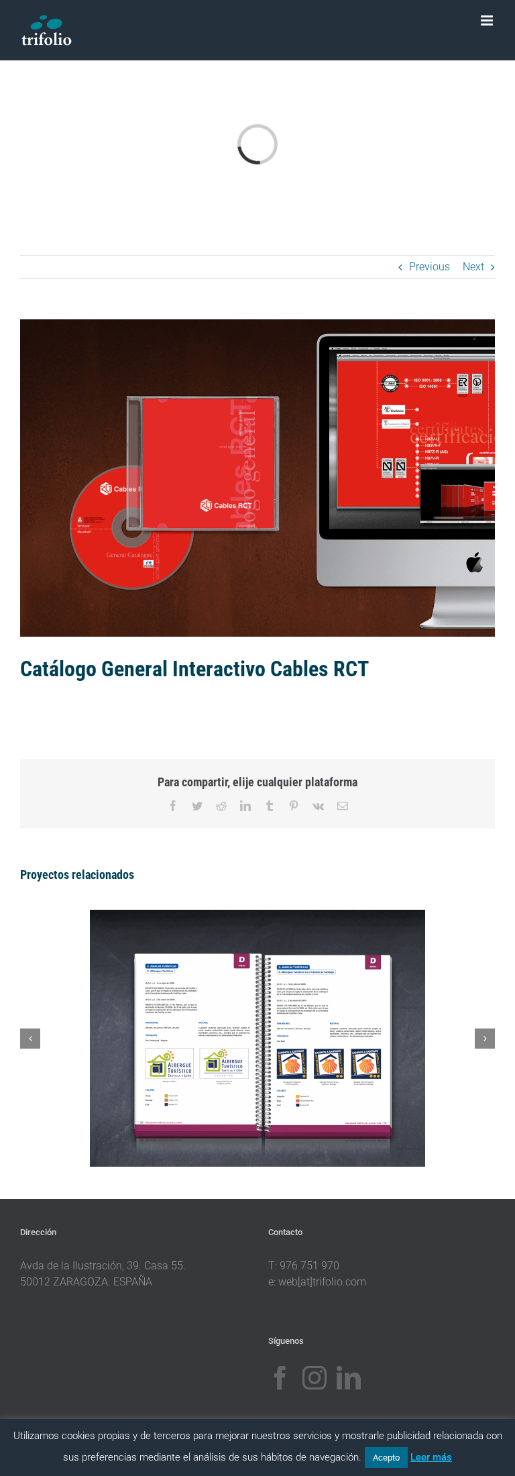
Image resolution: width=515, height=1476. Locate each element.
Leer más (431, 1457)
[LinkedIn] (349, 1378)
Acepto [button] (386, 1458)
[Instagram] (314, 1378)
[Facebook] (280, 1378)
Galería (273, 1025)
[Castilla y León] (257, 1038)
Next (473, 266)
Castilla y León (242, 1025)
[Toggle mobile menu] (488, 20)
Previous (429, 266)
